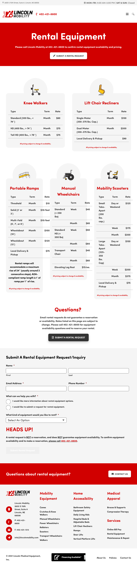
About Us (101, 557)
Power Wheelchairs (49, 523)
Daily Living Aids (81, 514)
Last (71, 375)
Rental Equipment (116, 533)
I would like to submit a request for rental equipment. (38, 406)
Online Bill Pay (114, 529)
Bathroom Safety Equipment (81, 509)
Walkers (43, 539)
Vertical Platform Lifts (84, 538)
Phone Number (77, 383)
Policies (113, 557)
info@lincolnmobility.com (26, 537)
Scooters (44, 531)
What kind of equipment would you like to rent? (32, 414)
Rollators (44, 527)
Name (10, 365)
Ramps (76, 530)
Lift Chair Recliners (82, 526)
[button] (127, 14)
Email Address (15, 383)
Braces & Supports (116, 507)
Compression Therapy (118, 511)
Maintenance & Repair (118, 537)
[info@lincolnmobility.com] (10, 538)
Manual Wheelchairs (50, 518)
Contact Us (125, 557)
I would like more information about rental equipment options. (42, 400)
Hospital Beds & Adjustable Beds (81, 520)
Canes (43, 507)
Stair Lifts (78, 534)
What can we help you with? (22, 396)
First (8, 375)
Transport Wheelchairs (51, 535)
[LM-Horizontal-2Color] (17, 14)
